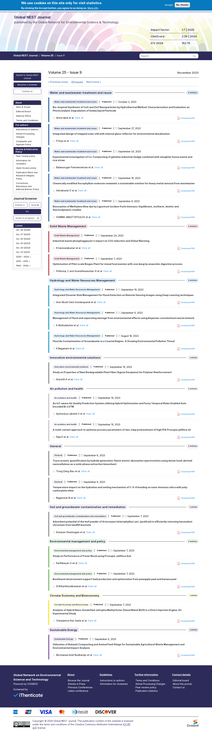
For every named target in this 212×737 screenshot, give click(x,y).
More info (93, 8)
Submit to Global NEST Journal (27, 76)
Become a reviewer (27, 84)
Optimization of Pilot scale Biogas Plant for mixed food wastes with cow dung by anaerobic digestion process (118, 264)
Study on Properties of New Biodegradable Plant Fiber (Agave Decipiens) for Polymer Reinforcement (112, 372)
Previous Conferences (80, 687)
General (55, 446)
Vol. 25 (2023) (23, 243)
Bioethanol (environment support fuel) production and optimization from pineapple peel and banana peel (114, 579)
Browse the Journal (78, 680)
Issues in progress (25, 218)
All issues (77, 81)
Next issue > (93, 81)
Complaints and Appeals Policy (23, 143)
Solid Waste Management (68, 226)
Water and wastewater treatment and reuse (81, 92)
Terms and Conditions (27, 120)
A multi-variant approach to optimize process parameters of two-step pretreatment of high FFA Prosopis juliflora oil (122, 429)
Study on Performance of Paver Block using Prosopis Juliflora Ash (92, 556)
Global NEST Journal (25, 55)
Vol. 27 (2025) (23, 234)
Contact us (27, 91)
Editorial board (181, 680)
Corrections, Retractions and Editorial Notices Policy (27, 186)
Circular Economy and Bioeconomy (74, 595)
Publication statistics (146, 690)
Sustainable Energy (63, 630)
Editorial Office (23, 116)
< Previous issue (58, 81)
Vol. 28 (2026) (23, 230)
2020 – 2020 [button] (23, 256)
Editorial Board (23, 111)
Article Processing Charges (25, 135)
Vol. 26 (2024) (23, 239)
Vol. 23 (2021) (23, 252)
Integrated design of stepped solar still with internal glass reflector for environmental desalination (111, 133)
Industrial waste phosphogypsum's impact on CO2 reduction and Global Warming (101, 240)
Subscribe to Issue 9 (49, 661)
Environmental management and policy (77, 541)
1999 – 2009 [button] (22, 265)
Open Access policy (26, 168)
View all (79, 117)
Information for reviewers (23, 162)
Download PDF (188, 118)
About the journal (182, 683)
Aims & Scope (23, 107)
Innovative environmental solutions (75, 357)
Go (27, 211)
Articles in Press (76, 683)
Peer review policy (25, 156)
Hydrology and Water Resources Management (82, 280)
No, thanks (182, 4)
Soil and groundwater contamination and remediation (88, 507)
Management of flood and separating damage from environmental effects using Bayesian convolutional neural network (123, 318)
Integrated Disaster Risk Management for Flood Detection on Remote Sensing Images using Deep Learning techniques (123, 295)
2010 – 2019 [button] (22, 261)
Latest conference (78, 690)
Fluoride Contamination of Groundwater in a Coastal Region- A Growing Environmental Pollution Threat (114, 341)
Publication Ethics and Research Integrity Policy (27, 175)
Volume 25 (47, 55)
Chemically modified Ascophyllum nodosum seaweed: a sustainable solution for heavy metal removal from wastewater (124, 183)
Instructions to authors (27, 129)
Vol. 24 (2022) (23, 248)
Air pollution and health (66, 388)
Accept (169, 4)
